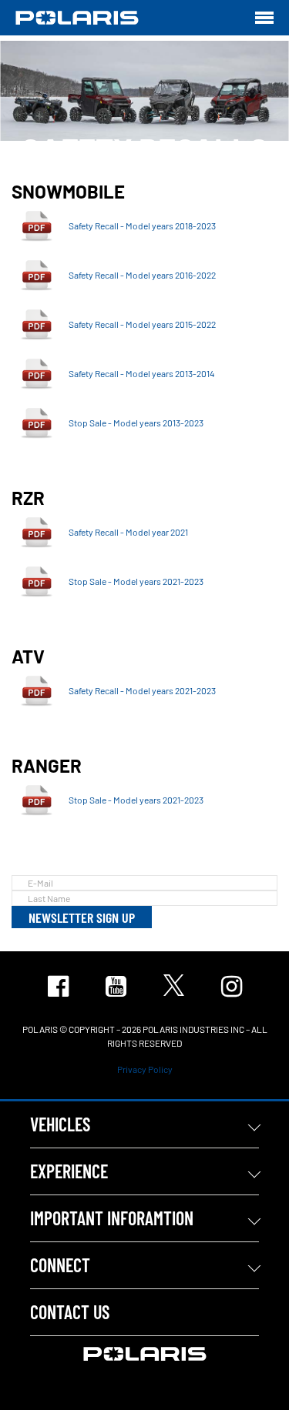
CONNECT (60, 1265)
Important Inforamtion (111, 1218)
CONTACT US (69, 1312)
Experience (69, 1171)
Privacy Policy (145, 1069)
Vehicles (60, 1124)
